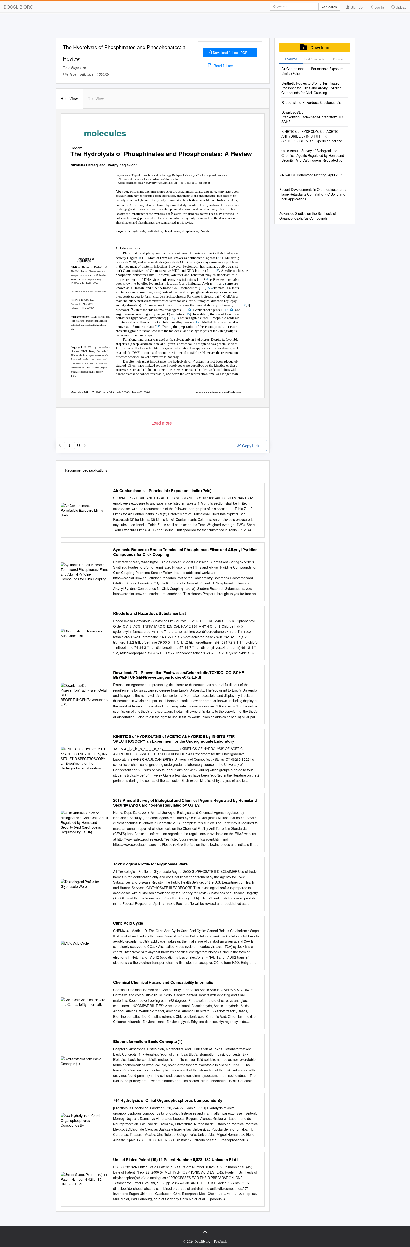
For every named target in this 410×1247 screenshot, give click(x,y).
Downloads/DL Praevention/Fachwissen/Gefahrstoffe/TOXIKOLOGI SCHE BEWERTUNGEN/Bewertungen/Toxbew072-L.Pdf (178, 675)
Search (331, 7)
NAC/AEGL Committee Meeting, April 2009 (311, 174)
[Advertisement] (205, 27)
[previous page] (59, 445)
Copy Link (250, 446)
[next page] (84, 445)
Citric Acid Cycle (128, 923)
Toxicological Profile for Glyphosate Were (150, 864)
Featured (291, 59)
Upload (400, 7)
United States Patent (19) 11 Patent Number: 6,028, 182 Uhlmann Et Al (175, 1159)
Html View (69, 98)
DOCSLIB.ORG (18, 7)
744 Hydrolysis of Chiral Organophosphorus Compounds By (167, 1100)
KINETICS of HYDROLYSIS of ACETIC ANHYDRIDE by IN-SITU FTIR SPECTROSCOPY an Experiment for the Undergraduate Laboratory (174, 739)
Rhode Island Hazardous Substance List (149, 613)
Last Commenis (314, 59)
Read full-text (223, 65)
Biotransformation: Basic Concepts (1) (147, 1041)
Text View (96, 98)
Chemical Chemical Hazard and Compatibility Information (164, 982)
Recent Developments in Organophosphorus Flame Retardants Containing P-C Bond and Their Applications (312, 194)
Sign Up (356, 7)
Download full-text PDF (230, 52)
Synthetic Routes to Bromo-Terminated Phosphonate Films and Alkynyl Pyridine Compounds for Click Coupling (185, 552)
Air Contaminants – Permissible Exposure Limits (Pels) (162, 490)
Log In (378, 7)
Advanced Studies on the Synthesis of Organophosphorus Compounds (307, 215)
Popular (338, 59)
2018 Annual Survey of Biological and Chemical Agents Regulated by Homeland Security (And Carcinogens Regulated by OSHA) (185, 802)
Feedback (220, 1241)
